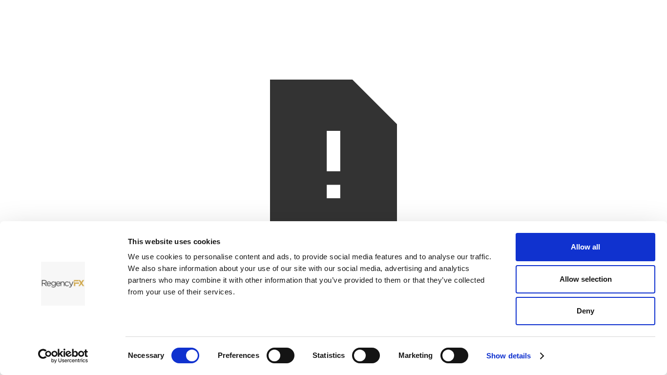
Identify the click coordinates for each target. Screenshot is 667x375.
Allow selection (586, 279)
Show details (508, 356)
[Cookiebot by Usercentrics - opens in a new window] (63, 356)
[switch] (280, 355)
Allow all (585, 247)
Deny (585, 311)
